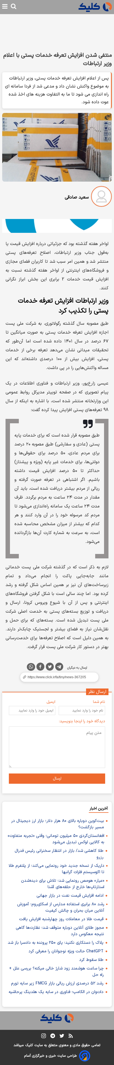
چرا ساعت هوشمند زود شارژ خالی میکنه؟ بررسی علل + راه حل (56, 971)
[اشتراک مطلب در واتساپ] (31, 667)
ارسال (57, 779)
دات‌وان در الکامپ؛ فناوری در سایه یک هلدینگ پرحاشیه (56, 992)
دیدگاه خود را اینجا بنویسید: (82, 721)
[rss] (71, 1036)
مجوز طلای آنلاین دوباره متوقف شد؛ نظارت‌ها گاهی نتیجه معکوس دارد (60, 931)
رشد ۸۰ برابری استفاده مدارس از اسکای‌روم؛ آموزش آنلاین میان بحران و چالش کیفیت (60, 907)
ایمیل (50, 702)
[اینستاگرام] (43, 1036)
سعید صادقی (77, 197)
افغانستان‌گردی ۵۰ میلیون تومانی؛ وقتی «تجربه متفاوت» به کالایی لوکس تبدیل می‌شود (56, 839)
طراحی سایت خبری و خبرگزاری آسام (50, 1056)
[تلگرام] (59, 667)
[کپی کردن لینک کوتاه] (57, 677)
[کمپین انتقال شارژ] (57, 226)
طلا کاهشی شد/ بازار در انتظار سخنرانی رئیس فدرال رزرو (59, 854)
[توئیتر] (50, 667)
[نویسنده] (101, 197)
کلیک (29, 1045)
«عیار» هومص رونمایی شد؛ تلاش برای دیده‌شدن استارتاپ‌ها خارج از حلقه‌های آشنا (62, 884)
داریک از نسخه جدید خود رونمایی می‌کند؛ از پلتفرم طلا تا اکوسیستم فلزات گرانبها (56, 869)
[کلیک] (95, 7)
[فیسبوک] (40, 667)
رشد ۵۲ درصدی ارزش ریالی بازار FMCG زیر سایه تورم (57, 983)
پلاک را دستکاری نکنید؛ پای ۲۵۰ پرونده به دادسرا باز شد (55, 943)
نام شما (99, 702)
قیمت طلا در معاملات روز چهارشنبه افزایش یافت (61, 919)
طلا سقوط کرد (91, 960)
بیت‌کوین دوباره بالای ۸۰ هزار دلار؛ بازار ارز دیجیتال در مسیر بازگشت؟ (57, 824)
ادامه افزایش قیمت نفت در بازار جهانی (70, 896)
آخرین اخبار (99, 808)
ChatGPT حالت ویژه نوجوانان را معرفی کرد (65, 951)
